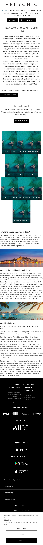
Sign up (4, 10)
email (29, 395)
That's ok (21, 540)
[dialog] (21, 528)
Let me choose (21, 528)
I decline (21, 535)
